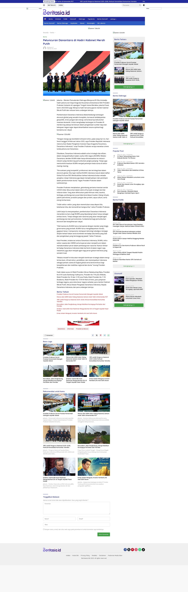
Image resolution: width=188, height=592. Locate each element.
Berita (51, 19)
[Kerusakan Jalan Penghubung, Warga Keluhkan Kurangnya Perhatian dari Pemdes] (53, 371)
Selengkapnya (128, 87)
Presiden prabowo (82, 329)
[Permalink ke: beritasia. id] (44, 48)
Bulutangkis (91, 23)
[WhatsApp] (139, 549)
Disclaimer (102, 555)
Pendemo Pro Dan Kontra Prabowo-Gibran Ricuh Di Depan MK (129, 246)
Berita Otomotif (102, 19)
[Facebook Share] (92, 335)
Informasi (70, 329)
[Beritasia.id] (56, 12)
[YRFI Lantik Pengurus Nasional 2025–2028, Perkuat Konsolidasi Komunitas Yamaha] (99, 349)
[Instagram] (136, 549)
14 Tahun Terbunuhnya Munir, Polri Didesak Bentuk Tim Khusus (128, 157)
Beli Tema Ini (52, 5)
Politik (65, 19)
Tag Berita (91, 19)
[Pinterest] (132, 549)
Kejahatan (74, 23)
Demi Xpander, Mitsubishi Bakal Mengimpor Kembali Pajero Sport (128, 192)
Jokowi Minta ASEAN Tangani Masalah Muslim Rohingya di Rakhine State (128, 253)
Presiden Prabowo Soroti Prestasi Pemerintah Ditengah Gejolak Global (80, 294)
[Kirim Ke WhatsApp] (108, 335)
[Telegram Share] (104, 335)
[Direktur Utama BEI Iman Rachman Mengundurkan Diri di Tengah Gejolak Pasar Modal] (76, 371)
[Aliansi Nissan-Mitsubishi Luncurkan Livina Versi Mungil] (119, 298)
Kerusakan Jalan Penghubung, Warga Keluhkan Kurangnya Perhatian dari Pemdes (81, 305)
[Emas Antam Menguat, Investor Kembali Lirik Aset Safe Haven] (99, 371)
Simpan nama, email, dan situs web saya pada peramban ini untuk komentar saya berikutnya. (74, 529)
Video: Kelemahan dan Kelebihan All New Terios (130, 171)
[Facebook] (125, 549)
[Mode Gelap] (144, 5)
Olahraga (82, 19)
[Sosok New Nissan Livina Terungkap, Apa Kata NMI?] (119, 289)
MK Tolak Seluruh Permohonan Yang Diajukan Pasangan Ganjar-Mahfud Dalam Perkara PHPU (128, 225)
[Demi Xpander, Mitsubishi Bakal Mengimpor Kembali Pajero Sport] (119, 280)
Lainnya (112, 19)
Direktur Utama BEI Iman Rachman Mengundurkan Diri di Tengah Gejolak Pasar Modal (82, 309)
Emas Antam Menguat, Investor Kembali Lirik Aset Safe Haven (77, 313)
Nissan (82, 23)
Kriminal (58, 19)
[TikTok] (143, 549)
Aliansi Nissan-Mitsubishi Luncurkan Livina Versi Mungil (130, 178)
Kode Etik (75, 555)
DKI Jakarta (101, 23)
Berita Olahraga (62, 23)
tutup (40, 8)
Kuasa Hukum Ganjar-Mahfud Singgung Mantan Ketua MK (128, 239)
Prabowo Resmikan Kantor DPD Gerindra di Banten (130, 164)
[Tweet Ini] (96, 335)
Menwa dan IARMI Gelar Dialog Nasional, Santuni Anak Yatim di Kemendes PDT (82, 297)
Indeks (61, 5)
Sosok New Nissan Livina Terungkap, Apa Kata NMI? (130, 185)
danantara (61, 329)
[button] (140, 5)
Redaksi (94, 555)
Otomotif (73, 19)
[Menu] (44, 5)
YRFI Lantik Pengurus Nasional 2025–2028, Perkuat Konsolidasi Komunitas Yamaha (83, 1)
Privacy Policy (85, 555)
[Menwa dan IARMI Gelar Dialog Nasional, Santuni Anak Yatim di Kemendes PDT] (76, 349)
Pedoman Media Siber (115, 555)
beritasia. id (50, 47)
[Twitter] (128, 549)
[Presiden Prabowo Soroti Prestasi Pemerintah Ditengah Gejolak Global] (53, 349)
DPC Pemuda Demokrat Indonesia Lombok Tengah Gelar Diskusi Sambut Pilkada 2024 (127, 232)
